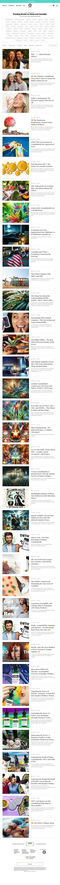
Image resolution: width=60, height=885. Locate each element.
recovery (34, 28)
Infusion (32, 40)
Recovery (23, 33)
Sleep (25, 45)
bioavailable (51, 33)
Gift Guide (20, 38)
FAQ (22, 35)
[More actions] (55, 51)
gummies (45, 21)
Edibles (46, 26)
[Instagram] (27, 858)
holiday (52, 38)
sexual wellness (31, 33)
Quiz (40, 35)
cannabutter (10, 35)
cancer (36, 24)
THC (35, 31)
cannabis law (15, 33)
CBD (21, 28)
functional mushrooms (11, 38)
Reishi (41, 28)
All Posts (4, 45)
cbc (27, 26)
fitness (20, 21)
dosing (14, 21)
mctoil (26, 21)
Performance (12, 45)
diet (47, 19)
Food (27, 35)
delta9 (30, 31)
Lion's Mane (23, 31)
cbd (30, 24)
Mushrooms (39, 45)
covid (26, 38)
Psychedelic (34, 35)
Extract (16, 28)
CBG (53, 24)
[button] (11, 5)
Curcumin (39, 38)
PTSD (45, 31)
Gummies (32, 38)
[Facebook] (29, 858)
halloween (46, 38)
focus (8, 21)
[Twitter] (30, 858)
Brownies (51, 35)
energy (52, 19)
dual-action (52, 31)
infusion (26, 40)
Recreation (31, 45)
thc (40, 31)
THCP (8, 26)
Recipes (9, 28)
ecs (41, 26)
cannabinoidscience (20, 19)
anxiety (28, 19)
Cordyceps (9, 31)
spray (51, 28)
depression (9, 24)
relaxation (16, 31)
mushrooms (27, 28)
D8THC (16, 24)
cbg (45, 35)
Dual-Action (21, 26)
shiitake (44, 33)
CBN (48, 24)
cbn (36, 26)
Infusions (13, 26)
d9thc (42, 24)
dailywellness (9, 19)
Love (43, 40)
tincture (38, 21)
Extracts (33, 1)
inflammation (19, 40)
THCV (34, 19)
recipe (9, 33)
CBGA (17, 35)
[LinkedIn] (32, 858)
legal (38, 40)
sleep (32, 21)
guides (40, 19)
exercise (52, 21)
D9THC (52, 26)
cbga (38, 33)
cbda (46, 28)
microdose (24, 24)
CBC (32, 26)
